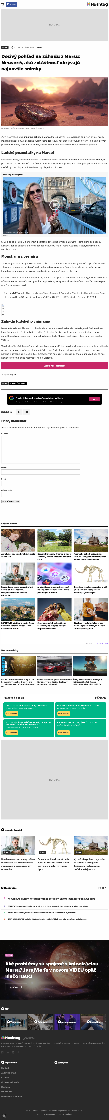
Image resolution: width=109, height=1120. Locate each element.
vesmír (23, 384)
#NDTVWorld (17, 293)
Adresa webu (6, 490)
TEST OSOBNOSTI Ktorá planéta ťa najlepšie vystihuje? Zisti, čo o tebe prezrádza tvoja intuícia (47, 919)
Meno (4, 468)
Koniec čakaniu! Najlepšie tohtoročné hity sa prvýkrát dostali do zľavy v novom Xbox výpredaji (54, 681)
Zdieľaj (13, 4)
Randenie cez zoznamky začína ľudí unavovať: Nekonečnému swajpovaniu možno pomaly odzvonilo (18, 864)
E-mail (4, 479)
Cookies (5, 1077)
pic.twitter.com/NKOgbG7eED (44, 297)
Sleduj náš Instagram (54, 366)
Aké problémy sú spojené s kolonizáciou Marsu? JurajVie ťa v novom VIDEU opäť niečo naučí (51, 970)
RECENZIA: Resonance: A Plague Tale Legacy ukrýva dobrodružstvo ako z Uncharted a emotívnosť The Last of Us (18, 683)
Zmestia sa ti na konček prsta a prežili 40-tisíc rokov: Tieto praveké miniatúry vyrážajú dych (54, 864)
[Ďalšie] (105, 1022)
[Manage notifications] (4, 1116)
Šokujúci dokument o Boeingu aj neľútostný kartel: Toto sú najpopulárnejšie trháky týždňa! (87, 681)
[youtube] (8, 1052)
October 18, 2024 (87, 297)
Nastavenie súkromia (11, 1096)
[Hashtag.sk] (97, 4)
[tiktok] (18, 1052)
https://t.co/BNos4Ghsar (16, 297)
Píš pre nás (6, 1091)
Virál (10, 955)
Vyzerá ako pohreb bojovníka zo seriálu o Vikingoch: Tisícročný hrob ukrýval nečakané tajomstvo (89, 864)
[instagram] (13, 1052)
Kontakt (5, 1068)
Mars (14, 384)
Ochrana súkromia (10, 1082)
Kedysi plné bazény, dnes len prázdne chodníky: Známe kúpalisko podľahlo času (51, 898)
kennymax (50, 1114)
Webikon (68, 1114)
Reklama (5, 1087)
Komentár (5, 434)
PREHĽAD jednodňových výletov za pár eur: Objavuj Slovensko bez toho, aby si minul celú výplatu (48, 906)
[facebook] (2, 1052)
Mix (6, 47)
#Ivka (40, 47)
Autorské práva (8, 1073)
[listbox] (98, 888)
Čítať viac (14, 987)
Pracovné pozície (14, 697)
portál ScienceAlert (97, 163)
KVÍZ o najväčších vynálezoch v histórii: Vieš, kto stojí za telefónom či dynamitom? (42, 913)
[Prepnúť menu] (2, 4)
